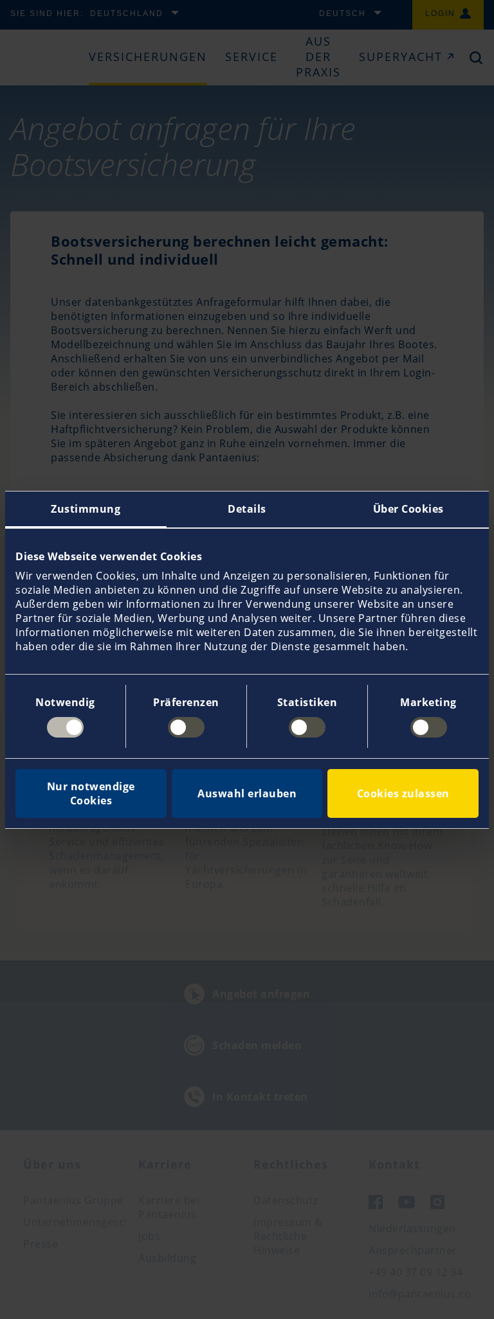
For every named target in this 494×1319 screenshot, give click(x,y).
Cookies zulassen (403, 793)
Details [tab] (247, 509)
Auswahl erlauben (247, 793)
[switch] (186, 727)
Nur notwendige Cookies (91, 793)
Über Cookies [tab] (408, 509)
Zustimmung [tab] (85, 509)
